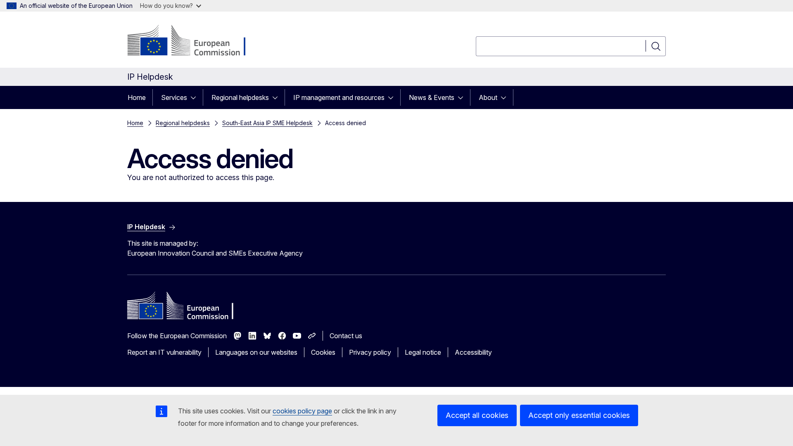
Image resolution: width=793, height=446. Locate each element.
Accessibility (473, 352)
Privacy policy (370, 352)
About (488, 97)
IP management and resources (339, 97)
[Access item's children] (196, 97)
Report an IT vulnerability (164, 352)
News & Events (431, 97)
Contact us (346, 336)
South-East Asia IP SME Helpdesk (267, 122)
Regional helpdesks (240, 97)
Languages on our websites (256, 352)
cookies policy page (302, 411)
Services (174, 97)
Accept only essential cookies (579, 415)
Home (137, 97)
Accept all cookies (477, 415)
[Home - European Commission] (194, 41)
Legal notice (423, 352)
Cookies (323, 352)
